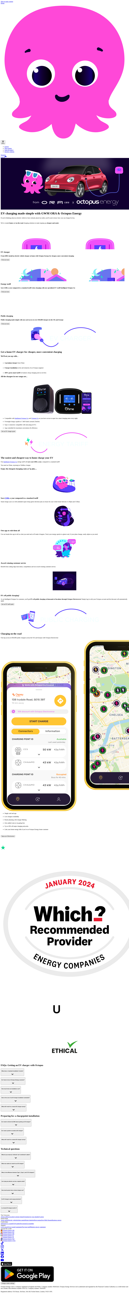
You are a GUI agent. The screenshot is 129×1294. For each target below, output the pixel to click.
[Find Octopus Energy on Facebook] (2, 1257)
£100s (7, 498)
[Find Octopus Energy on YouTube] (2, 1261)
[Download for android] (27, 1281)
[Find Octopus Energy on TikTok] (2, 1244)
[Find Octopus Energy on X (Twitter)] (2, 1251)
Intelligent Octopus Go (21, 418)
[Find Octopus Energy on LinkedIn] (2, 1254)
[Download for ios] (6, 1265)
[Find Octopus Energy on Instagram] (2, 1247)
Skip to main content (7, 1)
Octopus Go (35, 418)
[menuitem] (7, 146)
